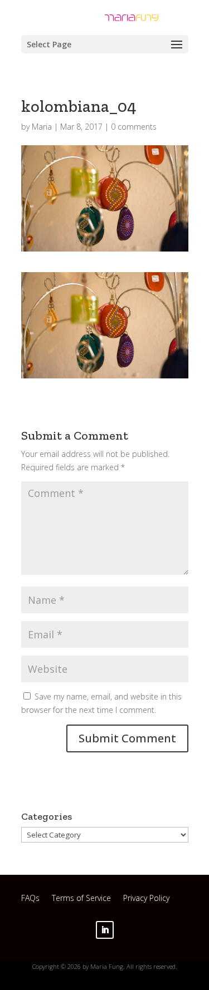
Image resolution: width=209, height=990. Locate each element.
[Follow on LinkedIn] (105, 930)
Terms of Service (81, 899)
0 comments (134, 126)
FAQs (30, 899)
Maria (42, 126)
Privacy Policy (146, 899)
